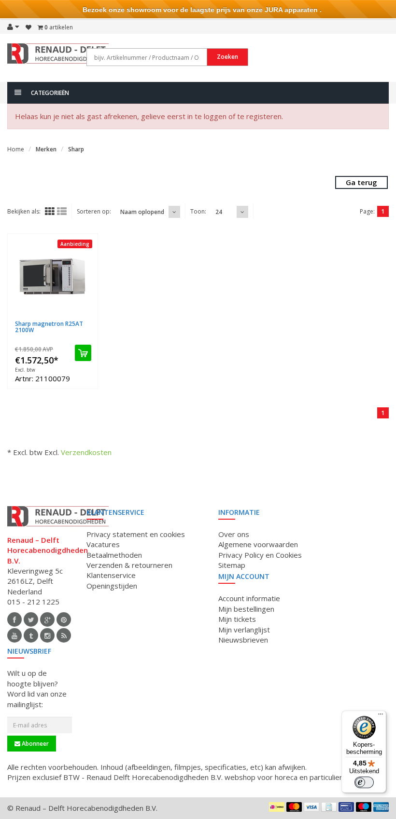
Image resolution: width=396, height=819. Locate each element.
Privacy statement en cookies (135, 534)
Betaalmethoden (114, 555)
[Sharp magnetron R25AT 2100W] (52, 277)
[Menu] (380, 716)
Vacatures (103, 544)
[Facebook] (14, 619)
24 (218, 212)
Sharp (76, 149)
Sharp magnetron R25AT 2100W (49, 327)
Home (15, 149)
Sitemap (231, 565)
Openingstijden (111, 586)
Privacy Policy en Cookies (260, 555)
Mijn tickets (237, 619)
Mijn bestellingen (246, 609)
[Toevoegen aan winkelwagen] (83, 353)
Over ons (233, 534)
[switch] (364, 782)
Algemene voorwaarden (258, 544)
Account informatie (249, 598)
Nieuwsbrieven (243, 639)
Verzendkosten (86, 452)
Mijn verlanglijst (244, 629)
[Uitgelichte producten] (64, 635)
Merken (46, 149)
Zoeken (227, 57)
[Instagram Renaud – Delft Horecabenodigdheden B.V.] (47, 635)
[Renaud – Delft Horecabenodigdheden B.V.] (58, 57)
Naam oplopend (142, 212)
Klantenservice (111, 575)
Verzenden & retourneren (129, 565)
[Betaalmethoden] (276, 807)
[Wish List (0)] (28, 27)
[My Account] (13, 26)
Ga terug (361, 182)
